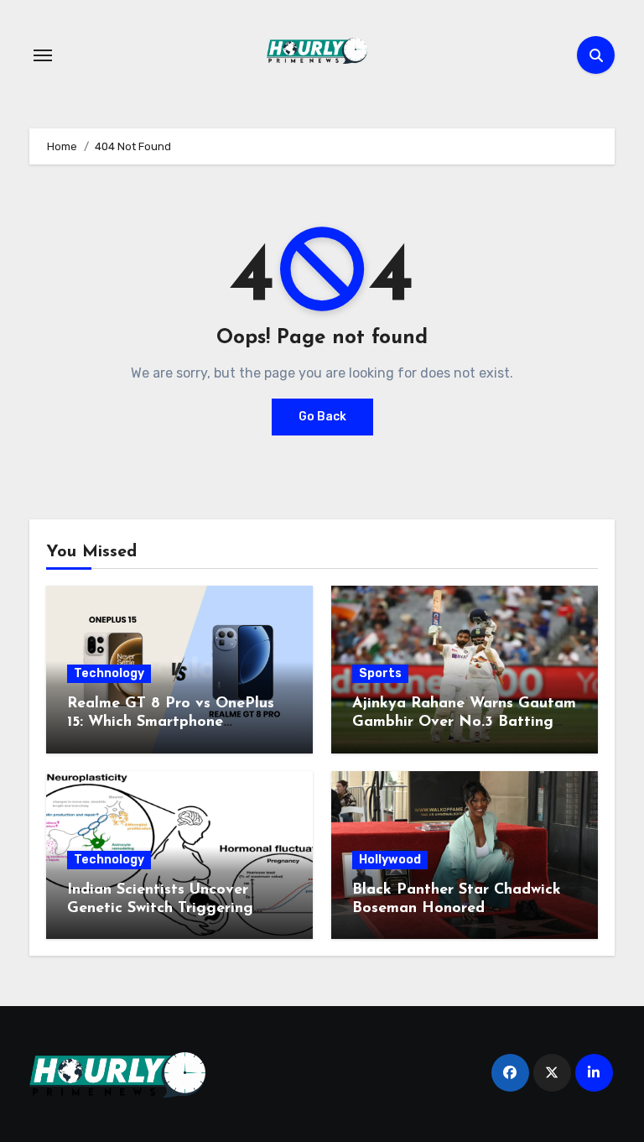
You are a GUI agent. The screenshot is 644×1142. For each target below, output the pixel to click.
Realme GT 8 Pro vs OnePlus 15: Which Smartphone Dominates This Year (170, 722)
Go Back (322, 416)
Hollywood (390, 860)
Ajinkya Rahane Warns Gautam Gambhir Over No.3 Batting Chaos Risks (464, 722)
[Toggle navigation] (42, 55)
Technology (109, 673)
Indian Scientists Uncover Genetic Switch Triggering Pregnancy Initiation (160, 908)
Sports (380, 673)
